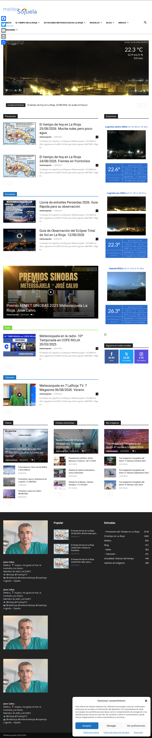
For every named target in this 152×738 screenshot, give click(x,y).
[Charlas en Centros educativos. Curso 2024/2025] (60, 473)
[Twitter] (4, 24)
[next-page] (10, 183)
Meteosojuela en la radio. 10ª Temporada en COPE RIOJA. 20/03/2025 (61, 340)
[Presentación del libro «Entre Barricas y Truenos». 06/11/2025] (60, 461)
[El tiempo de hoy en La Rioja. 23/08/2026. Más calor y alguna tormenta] (61, 563)
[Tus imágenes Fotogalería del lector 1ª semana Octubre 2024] (110, 461)
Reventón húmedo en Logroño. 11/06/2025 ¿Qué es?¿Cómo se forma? (24, 452)
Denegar (111, 725)
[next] (144, 105)
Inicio (8, 22)
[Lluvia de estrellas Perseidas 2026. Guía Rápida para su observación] (19, 211)
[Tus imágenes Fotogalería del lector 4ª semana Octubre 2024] (126, 441)
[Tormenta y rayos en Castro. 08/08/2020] (9, 493)
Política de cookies (91, 732)
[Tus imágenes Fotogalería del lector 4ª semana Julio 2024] (110, 484)
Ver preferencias (136, 725)
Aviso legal (138, 732)
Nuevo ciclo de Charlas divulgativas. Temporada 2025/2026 (70, 443)
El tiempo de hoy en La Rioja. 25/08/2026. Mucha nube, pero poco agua (65, 129)
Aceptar (87, 725)
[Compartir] (4, 42)
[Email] (4, 30)
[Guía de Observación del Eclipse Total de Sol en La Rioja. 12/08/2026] (19, 240)
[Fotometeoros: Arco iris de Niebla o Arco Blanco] (9, 470)
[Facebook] (4, 18)
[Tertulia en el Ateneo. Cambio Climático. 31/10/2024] (60, 484)
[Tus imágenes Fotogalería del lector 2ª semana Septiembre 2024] (110, 473)
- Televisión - (13, 300)
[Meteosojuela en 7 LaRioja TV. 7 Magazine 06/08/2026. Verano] (19, 395)
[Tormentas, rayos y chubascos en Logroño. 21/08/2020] (9, 481)
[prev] (139, 105)
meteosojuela (45, 137)
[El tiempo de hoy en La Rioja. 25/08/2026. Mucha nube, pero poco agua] (19, 133)
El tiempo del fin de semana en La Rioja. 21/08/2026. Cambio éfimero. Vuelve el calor (69, 105)
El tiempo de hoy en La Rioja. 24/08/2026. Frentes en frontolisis (82, 547)
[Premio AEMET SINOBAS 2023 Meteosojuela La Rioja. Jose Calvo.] (50, 292)
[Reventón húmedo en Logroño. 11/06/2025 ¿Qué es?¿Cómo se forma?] (25, 446)
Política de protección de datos (116, 732)
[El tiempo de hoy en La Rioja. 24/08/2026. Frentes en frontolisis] (19, 166)
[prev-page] (5, 183)
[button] (146, 700)
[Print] (4, 36)
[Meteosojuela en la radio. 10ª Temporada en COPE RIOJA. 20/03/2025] (19, 345)
